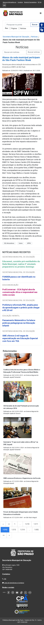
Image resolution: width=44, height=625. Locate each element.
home (20, 243)
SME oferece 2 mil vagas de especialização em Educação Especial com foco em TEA (20, 338)
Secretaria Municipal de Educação (16, 37)
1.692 (36, 530)
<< (9, 524)
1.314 (22, 530)
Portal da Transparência (30, 2)
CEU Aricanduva (9, 243)
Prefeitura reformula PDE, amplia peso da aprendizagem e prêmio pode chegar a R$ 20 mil (21, 307)
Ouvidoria (20, 2)
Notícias (23, 28)
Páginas (14, 28)
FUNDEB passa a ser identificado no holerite (18, 278)
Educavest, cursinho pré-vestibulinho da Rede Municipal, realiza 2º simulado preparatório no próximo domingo (21, 264)
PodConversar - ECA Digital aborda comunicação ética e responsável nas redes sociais (19, 292)
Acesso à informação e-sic (9, 2)
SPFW (29, 243)
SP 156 (39, 2)
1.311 (36, 524)
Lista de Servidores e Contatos (14, 583)
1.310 (27, 524)
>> (4, 535)
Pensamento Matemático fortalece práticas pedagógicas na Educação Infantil (18, 323)
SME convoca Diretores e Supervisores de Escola (21, 478)
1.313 (14, 530)
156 (5, 579)
